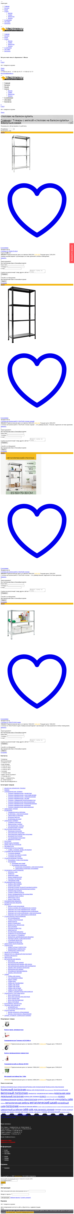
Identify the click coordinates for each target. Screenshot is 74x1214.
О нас (6, 1150)
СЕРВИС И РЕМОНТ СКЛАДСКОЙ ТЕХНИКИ (17, 1015)
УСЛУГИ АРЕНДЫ (9, 1010)
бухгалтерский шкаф (61, 1090)
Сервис (10, 15)
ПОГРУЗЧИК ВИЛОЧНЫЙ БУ (16, 1009)
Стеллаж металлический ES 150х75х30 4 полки (15, 572)
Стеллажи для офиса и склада (17, 855)
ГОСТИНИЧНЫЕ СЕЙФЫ (15, 978)
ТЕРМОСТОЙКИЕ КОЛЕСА (16, 892)
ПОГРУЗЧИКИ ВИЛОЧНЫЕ (12, 829)
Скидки (6, 1158)
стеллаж (58, 1109)
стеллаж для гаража (7, 1112)
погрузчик (12, 1106)
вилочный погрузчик (14, 1093)
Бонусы (10, 18)
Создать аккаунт (26, 1197)
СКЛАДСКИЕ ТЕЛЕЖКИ (11, 820)
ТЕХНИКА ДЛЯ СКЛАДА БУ (12, 1005)
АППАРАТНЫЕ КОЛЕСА (15, 891)
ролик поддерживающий (63, 1106)
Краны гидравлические (15, 877)
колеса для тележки (31, 1096)
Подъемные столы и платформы (18, 860)
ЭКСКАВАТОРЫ (9, 846)
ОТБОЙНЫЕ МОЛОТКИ (15, 940)
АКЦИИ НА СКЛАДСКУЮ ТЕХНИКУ (14, 788)
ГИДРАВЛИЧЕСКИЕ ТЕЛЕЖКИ (13, 791)
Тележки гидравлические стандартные (20, 793)
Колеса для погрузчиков (36, 1087)
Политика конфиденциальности (24, 1212)
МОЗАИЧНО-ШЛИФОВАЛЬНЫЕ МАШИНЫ (21, 937)
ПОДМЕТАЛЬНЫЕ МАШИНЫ (13, 903)
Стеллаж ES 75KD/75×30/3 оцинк (11, 722)
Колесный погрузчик (13, 1089)
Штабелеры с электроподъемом (18, 814)
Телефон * (4, 267)
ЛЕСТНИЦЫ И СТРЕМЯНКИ (16, 935)
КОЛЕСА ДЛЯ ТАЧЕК (14, 885)
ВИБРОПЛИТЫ (12, 921)
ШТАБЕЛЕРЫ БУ (13, 1007)
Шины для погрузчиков (35, 1090)
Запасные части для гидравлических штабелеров (23, 911)
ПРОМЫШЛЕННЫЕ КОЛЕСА (12, 882)
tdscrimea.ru (18, 1176)
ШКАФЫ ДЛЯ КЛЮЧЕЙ (15, 973)
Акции (6, 10)
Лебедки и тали (12, 872)
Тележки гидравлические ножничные (19, 805)
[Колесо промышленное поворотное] (7, 1050)
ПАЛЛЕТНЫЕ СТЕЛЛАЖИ (11, 843)
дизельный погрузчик (12, 1096)
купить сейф (66, 1099)
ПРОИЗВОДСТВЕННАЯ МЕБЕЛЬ (17, 971)
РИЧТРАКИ (7, 841)
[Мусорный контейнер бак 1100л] (7, 1073)
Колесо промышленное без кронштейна (20, 894)
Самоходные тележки (11, 809)
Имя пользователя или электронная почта (14, 1191)
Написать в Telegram (8, 1142)
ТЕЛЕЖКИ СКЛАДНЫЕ (14, 822)
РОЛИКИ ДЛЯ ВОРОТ (10, 956)
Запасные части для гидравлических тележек (22, 909)
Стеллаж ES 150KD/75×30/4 (9, 251)
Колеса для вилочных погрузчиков (14, 1087)
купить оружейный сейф (48, 1099)
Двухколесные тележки (15, 824)
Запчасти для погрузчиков (16, 906)
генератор (32, 1093)
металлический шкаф (43, 1102)
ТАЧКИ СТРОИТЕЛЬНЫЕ (15, 920)
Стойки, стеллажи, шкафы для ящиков (20, 850)
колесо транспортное (27, 1099)
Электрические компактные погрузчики (20, 834)
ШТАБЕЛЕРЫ (8, 810)
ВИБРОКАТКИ (12, 930)
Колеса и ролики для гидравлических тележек (22, 908)
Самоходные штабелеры (15, 815)
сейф (25, 1109)
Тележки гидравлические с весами (18, 798)
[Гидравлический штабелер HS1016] (7, 1060)
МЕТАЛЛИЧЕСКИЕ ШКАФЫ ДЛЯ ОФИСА (20, 964)
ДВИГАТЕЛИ (8, 957)
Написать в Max (6, 1140)
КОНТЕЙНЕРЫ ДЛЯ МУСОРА (13, 1003)
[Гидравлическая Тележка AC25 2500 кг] (7, 1037)
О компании (8, 20)
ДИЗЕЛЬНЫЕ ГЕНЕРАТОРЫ (16, 950)
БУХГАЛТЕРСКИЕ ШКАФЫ (16, 962)
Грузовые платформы (14, 879)
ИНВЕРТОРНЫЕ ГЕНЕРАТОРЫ (17, 947)
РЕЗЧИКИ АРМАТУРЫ (14, 928)
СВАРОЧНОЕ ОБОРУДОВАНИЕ (13, 944)
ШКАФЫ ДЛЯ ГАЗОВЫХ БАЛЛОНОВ (18, 967)
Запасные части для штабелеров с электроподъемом (24, 913)
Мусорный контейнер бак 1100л (15, 1076)
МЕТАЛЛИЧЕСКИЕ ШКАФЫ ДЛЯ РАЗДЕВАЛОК (22, 966)
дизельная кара (62, 1093)
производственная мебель (28, 1106)
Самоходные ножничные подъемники (26, 868)
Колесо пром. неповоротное (13, 1030)
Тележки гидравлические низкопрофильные (21, 802)
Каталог (6, 8)
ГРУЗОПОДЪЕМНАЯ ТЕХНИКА (13, 858)
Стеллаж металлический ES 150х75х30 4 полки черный (17, 421)
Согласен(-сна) (10, 1212)
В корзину (4, 283)
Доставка (7, 21)
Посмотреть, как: (6, 131)
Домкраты (11, 873)
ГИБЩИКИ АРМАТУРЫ (15, 942)
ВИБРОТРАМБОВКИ (14, 923)
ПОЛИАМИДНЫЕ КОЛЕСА (16, 896)
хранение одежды (64, 1112)
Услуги (6, 11)
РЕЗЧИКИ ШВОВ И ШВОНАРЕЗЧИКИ (19, 938)
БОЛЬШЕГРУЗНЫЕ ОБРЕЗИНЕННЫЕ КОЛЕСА (21, 889)
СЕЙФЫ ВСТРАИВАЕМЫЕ (15, 983)
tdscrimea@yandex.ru (7, 73)
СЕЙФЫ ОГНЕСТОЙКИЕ (15, 990)
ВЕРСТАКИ (11, 961)
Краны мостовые (13, 875)
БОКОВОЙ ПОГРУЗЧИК (15, 836)
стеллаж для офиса (34, 1112)
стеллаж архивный (67, 1110)
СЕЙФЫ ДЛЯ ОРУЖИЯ (14, 988)
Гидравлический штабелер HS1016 (16, 1064)
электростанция (11, 1117)
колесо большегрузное (52, 1096)
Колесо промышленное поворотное (16, 1053)
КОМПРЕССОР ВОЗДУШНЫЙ (17, 933)
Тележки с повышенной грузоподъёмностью (22, 800)
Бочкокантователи (14, 817)
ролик (39, 1106)
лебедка (3, 1103)
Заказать (3, 258)
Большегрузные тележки (15, 827)
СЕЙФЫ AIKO (12, 981)
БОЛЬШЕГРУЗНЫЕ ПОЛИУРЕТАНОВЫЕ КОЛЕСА (22, 887)
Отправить (4, 274)
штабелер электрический (55, 1115)
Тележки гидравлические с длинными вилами (22, 797)
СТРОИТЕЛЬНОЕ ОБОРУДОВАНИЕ (15, 916)
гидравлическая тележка (45, 1093)
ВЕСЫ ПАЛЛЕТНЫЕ (13, 998)
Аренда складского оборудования (18, 1012)
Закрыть (3, 281)
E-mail (2, 268)
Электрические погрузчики (16, 832)
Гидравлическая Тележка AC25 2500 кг (17, 1040)
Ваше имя (4, 265)
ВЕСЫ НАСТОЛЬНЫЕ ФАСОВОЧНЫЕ (19, 997)
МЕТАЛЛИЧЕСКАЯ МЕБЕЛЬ (12, 959)
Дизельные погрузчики (15, 831)
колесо (42, 1096)
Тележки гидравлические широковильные (21, 807)
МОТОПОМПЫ (12, 926)
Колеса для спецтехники (55, 1087)
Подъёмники (12, 862)
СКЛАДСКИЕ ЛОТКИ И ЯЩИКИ (13, 848)
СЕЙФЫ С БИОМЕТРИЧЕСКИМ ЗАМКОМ (20, 991)
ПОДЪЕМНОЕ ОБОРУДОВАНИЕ (14, 870)
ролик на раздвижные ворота (49, 1106)
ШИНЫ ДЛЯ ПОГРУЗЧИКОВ (12, 844)
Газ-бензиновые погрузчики (16, 838)
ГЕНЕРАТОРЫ (8, 945)
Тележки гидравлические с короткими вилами (22, 795)
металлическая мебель (17, 1102)
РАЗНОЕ (6, 790)
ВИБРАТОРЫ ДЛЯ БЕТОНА (16, 925)
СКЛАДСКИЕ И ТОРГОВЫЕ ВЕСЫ (14, 993)
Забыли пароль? (15, 1197)
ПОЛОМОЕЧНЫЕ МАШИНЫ (12, 901)
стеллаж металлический (50, 1112)
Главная (6, 6)
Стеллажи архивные (14, 853)
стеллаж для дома (21, 1112)
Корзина (6, 1168)
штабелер (22, 1114)
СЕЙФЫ (6, 974)
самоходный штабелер (11, 1109)
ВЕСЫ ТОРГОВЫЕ (13, 1002)
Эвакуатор (11, 16)
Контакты (7, 23)
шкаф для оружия (8, 1115)
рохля (71, 1106)
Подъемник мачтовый (18, 863)
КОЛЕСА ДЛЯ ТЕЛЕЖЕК (15, 884)
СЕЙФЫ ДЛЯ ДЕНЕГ (14, 985)
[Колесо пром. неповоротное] (7, 1026)
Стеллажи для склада (14, 856)
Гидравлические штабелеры (16, 812)
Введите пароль (6, 1194)
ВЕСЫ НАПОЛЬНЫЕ (14, 995)
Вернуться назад (11, 122)
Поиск (3, 1182)
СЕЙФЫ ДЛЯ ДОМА (14, 986)
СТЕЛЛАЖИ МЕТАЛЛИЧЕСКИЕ (13, 851)
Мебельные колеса (14, 897)
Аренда (10, 13)
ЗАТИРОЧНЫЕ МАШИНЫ (15, 932)
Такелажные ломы (13, 880)
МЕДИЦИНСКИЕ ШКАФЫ (15, 969)
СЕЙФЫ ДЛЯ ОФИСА (14, 976)
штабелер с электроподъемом (37, 1115)
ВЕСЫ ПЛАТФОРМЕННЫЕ (15, 1000)
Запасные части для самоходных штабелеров (22, 914)
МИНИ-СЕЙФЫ (12, 979)
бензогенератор (49, 1090)
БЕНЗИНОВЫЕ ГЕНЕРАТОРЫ (16, 949)
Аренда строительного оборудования (19, 1014)
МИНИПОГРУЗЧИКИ (14, 839)
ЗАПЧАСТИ (7, 904)
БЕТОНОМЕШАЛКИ (14, 918)
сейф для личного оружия (41, 1109)
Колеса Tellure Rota (14, 899)
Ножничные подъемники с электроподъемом (29, 867)
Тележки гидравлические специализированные (22, 803)
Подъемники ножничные (19, 865)
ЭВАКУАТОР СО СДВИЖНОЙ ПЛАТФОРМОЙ (18, 954)
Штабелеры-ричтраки (14, 819)
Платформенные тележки (16, 826)
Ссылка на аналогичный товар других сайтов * (15, 272)
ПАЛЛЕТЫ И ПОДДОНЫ (11, 952)
